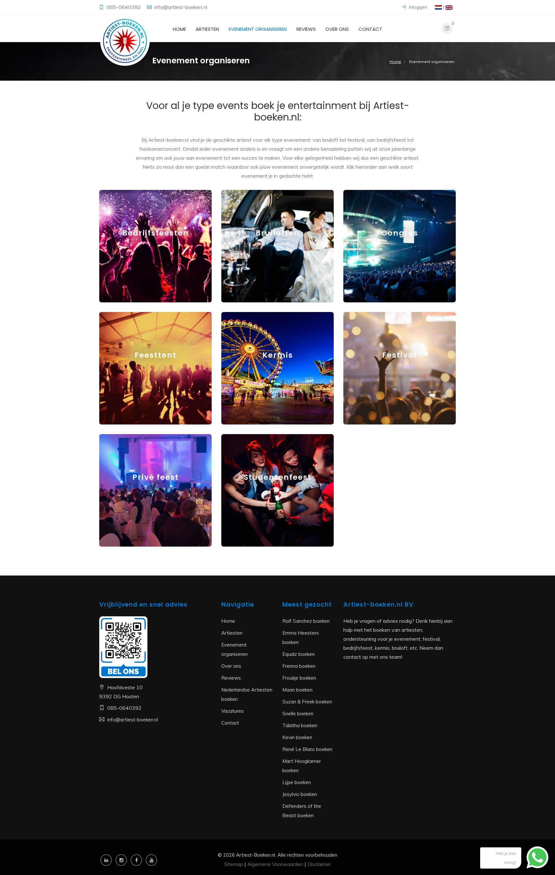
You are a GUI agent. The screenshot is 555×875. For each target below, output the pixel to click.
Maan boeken (297, 690)
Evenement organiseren (258, 29)
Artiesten (207, 29)
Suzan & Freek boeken (307, 702)
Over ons (337, 29)
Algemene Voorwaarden (275, 864)
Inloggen (417, 7)
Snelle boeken (297, 713)
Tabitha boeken (299, 725)
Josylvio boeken (299, 794)
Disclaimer (319, 864)
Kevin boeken (297, 737)
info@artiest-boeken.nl (180, 7)
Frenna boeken (298, 666)
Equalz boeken (298, 654)
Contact (370, 29)
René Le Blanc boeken (307, 749)
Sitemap (233, 864)
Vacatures (232, 711)
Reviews (306, 29)
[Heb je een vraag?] (532, 861)
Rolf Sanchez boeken (306, 621)
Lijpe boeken (296, 782)
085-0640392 (124, 7)
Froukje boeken (299, 678)
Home (179, 29)
